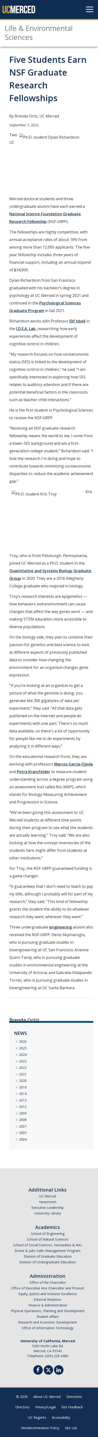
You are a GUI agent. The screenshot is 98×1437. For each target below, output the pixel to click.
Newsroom (47, 1202)
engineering (60, 927)
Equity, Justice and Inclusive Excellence (47, 1294)
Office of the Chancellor (47, 1282)
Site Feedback (72, 1407)
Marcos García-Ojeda (73, 764)
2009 (23, 1113)
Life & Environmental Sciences (39, 33)
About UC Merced (47, 1396)
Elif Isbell (77, 321)
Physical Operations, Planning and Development (48, 1311)
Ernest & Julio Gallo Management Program (47, 1250)
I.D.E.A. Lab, (26, 328)
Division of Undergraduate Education (47, 1262)
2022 (23, 1067)
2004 (23, 1139)
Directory (22, 1407)
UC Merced (47, 1196)
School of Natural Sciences (47, 1239)
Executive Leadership (47, 1207)
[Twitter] (48, 1369)
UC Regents (37, 1417)
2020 (23, 1080)
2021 (23, 1074)
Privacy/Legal (45, 1407)
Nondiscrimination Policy (40, 1428)
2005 (23, 1132)
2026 (23, 1041)
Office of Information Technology (48, 1328)
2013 (23, 1100)
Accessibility (61, 1417)
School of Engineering (47, 1233)
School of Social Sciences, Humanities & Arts (47, 1245)
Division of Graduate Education (48, 1256)
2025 (23, 1048)
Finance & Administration (47, 1305)
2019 (23, 1087)
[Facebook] (38, 1370)
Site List (71, 1428)
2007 (23, 1126)
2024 (23, 1054)
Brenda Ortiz (24, 1020)
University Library (47, 1213)
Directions (74, 1396)
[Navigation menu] (90, 9)
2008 (23, 1119)
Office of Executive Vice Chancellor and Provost (47, 1288)
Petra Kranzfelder (33, 771)
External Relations (47, 1299)
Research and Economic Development (47, 1322)
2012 (23, 1106)
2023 (23, 1061)
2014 (23, 1093)
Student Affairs (47, 1316)
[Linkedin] (58, 1370)
